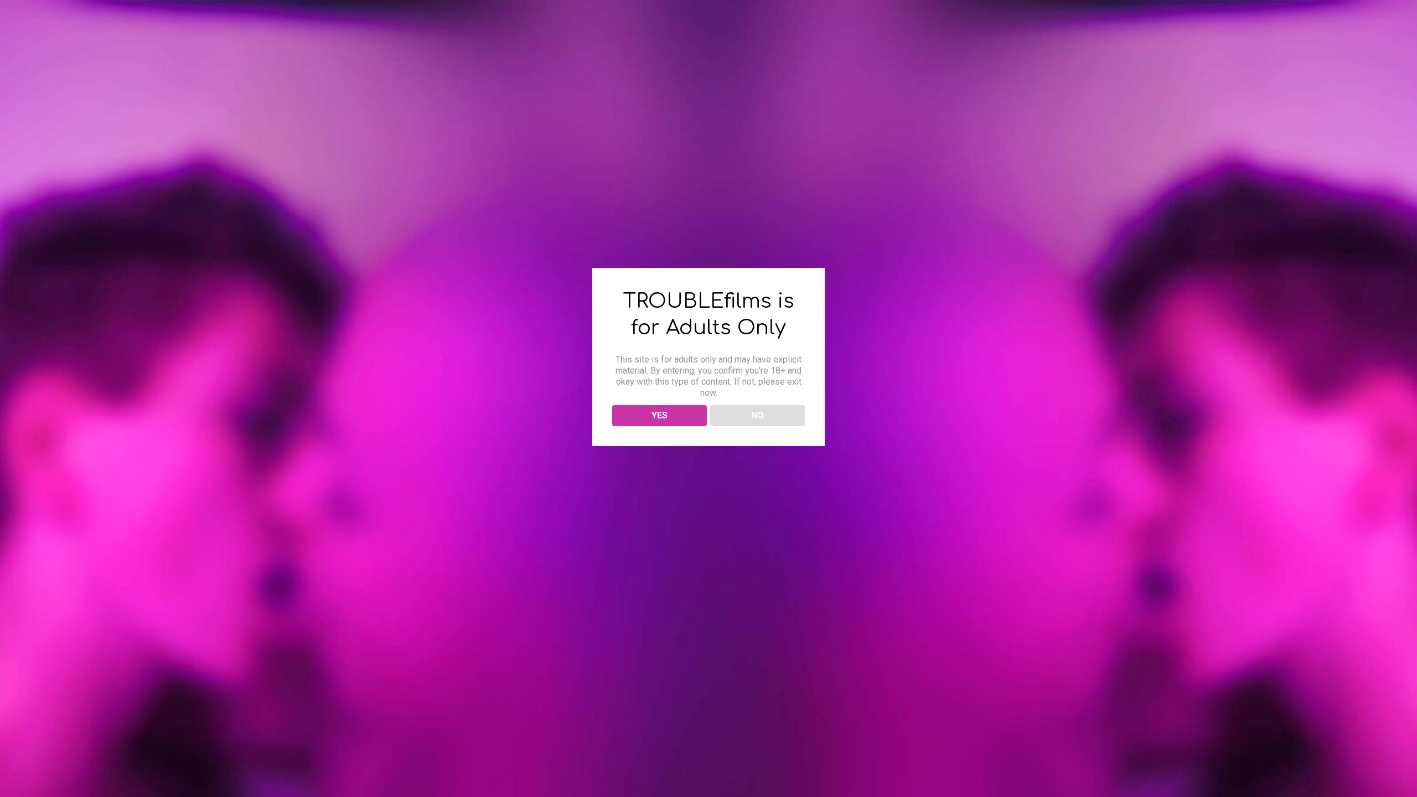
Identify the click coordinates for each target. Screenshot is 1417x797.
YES (659, 415)
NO (757, 415)
